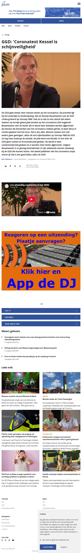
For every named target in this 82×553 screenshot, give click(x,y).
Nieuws (20, 21)
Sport (10, 26)
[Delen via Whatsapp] (20, 166)
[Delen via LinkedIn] (5, 166)
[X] (5, 540)
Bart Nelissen (7, 159)
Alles (3, 26)
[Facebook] (2, 540)
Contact (5, 529)
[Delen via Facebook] (10, 166)
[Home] (20, 3)
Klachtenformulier (8, 526)
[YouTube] (13, 540)
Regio (61, 21)
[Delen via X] (15, 166)
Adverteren (5, 519)
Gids (3, 505)
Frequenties (6, 523)
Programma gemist (8, 508)
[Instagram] (9, 540)
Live (3, 502)
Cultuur (26, 26)
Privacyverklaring (37, 551)
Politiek (17, 26)
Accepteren (48, 547)
